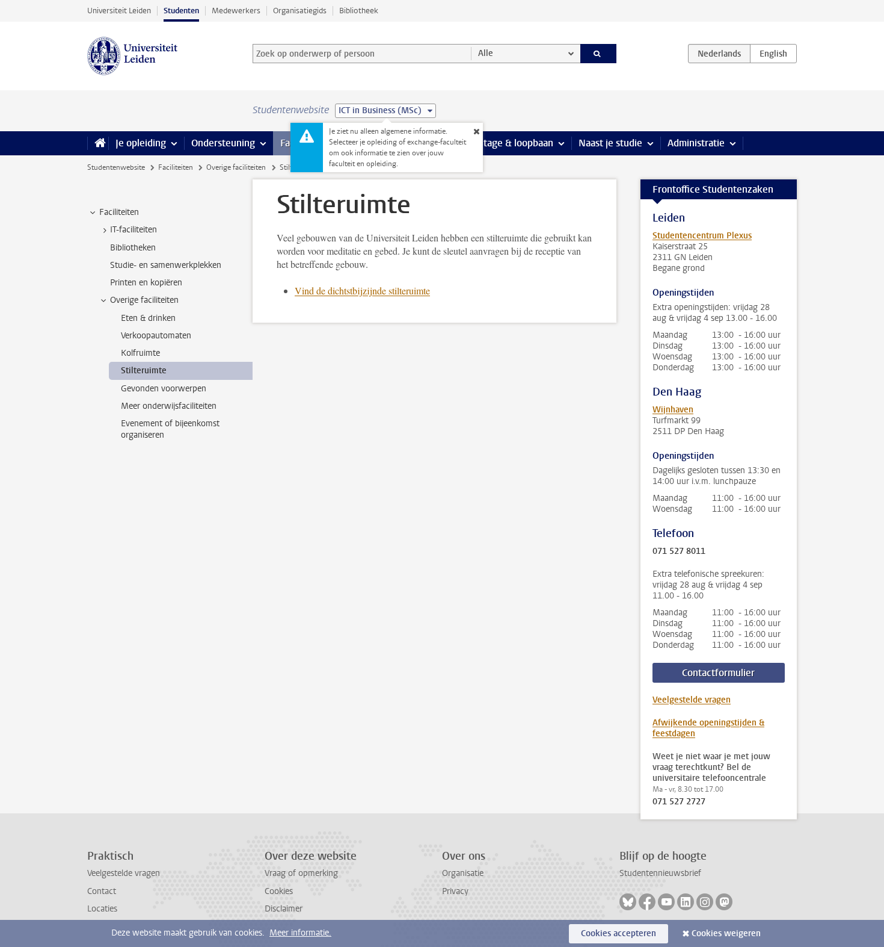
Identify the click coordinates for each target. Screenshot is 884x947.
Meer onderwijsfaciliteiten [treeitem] (168, 406)
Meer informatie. (300, 933)
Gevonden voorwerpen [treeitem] (163, 388)
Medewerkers (236, 10)
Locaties (102, 908)
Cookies (279, 891)
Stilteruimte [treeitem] (144, 370)
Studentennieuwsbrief (660, 873)
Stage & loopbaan (515, 143)
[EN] (773, 53)
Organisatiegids (300, 10)
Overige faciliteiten (236, 167)
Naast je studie (610, 143)
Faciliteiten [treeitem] (119, 212)
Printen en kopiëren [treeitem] (146, 282)
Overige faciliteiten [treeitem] (144, 300)
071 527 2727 (678, 801)
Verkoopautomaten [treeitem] (156, 335)
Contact (101, 891)
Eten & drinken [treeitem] (148, 318)
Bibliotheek (358, 10)
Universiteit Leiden (119, 10)
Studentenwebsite (116, 167)
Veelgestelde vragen (691, 700)
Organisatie (462, 873)
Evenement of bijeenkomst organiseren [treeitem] (170, 429)
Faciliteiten (175, 167)
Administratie (696, 143)
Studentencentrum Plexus (702, 235)
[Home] (97, 143)
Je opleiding (140, 143)
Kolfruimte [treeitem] (140, 353)
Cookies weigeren (726, 933)
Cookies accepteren (618, 933)
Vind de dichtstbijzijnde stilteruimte (362, 290)
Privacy (455, 891)
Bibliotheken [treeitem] (133, 247)
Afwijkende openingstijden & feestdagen (708, 728)
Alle (485, 53)
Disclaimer (283, 908)
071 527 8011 (678, 551)
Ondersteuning (223, 143)
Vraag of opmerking (301, 873)
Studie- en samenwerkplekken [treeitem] (165, 265)
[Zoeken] (598, 53)
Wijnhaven (672, 409)
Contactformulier (718, 672)
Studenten (181, 10)
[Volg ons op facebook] (647, 901)
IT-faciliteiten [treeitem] (133, 229)
